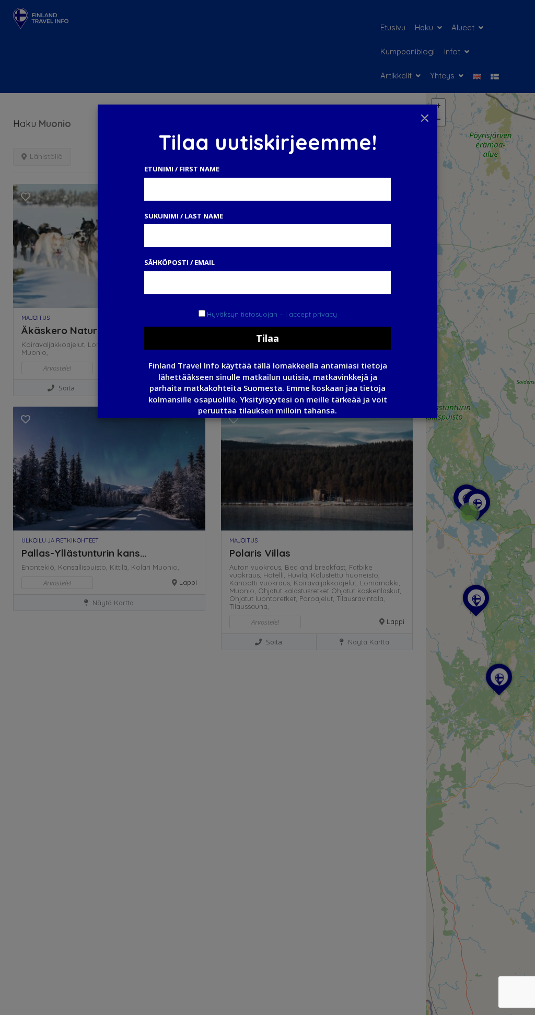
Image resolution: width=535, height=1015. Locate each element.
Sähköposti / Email (179, 262)
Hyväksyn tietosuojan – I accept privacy (272, 314)
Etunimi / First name (181, 169)
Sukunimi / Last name (183, 216)
